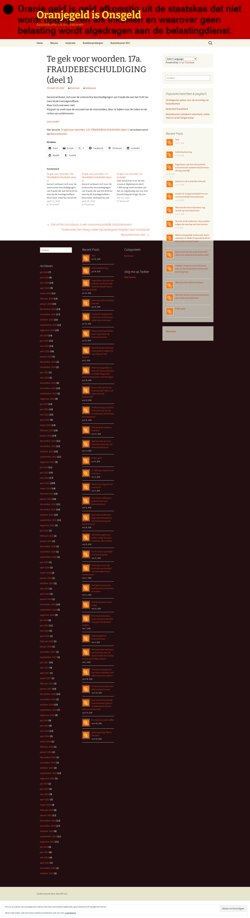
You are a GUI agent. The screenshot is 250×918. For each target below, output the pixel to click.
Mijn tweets (130, 277)
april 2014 (45, 862)
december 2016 (48, 694)
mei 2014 (44, 857)
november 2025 (48, 314)
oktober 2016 (47, 704)
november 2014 (48, 825)
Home (40, 43)
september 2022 (48, 456)
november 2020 (48, 551)
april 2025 (45, 351)
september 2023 (48, 393)
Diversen (74, 87)
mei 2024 (44, 377)
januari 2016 (46, 752)
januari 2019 (46, 599)
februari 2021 (46, 535)
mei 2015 (44, 794)
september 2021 (48, 520)
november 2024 (48, 367)
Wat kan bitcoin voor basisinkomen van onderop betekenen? (102, 444)
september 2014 (48, 836)
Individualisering (183, 152)
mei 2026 (44, 282)
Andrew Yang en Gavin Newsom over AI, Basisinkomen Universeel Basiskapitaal (191, 268)
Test (177, 139)
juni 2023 (44, 409)
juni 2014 (44, 852)
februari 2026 (46, 298)
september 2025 (48, 324)
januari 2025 (46, 356)
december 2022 (48, 440)
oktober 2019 (47, 583)
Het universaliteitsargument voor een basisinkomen (101, 501)
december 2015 (48, 757)
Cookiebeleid (70, 913)
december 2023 (48, 382)
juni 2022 (44, 472)
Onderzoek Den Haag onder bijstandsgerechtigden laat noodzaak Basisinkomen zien (105, 232)
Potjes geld (180, 309)
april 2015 (45, 799)
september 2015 (48, 773)
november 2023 (48, 388)
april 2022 (45, 483)
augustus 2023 (47, 398)
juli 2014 (44, 846)
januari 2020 (46, 578)
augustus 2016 (47, 715)
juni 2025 (44, 340)
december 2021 (48, 504)
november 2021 (48, 509)
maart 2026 (45, 293)
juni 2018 (44, 625)
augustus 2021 (47, 525)
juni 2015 (44, 788)
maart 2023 (45, 425)
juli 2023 (44, 404)
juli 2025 (44, 335)
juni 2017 (44, 662)
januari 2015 (46, 815)
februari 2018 (46, 641)
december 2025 (48, 309)
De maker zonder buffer (102, 720)
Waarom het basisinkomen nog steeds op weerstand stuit (102, 334)
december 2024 (48, 361)
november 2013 (48, 868)
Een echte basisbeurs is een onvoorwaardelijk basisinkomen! (89, 224)
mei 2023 (44, 414)
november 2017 (48, 651)
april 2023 (45, 419)
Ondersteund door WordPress (52, 893)
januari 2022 (46, 498)
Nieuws (54, 43)
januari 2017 (46, 688)
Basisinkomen (58, 133)
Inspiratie (70, 43)
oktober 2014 (47, 831)
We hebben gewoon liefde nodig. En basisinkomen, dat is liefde (102, 538)
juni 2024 (44, 372)
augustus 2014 (47, 841)
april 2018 (45, 636)
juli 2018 (44, 620)
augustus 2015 (47, 778)
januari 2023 (46, 435)
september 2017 (48, 657)
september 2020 (48, 556)
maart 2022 (45, 488)
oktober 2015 (47, 767)
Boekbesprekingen (93, 43)
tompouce (91, 87)
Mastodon (171, 331)
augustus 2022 (47, 462)
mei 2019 (44, 588)
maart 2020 (45, 572)
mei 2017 (44, 667)
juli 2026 (44, 272)
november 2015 (48, 762)
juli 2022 (44, 467)
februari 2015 (46, 810)
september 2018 (48, 609)
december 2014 (48, 820)
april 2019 (45, 593)
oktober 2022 (47, 451)
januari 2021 (46, 541)
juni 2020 (44, 562)
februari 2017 (46, 683)
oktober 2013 (47, 873)
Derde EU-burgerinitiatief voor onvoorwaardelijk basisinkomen (102, 317)
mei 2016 (44, 730)
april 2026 (45, 288)
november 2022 (48, 446)
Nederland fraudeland (177, 108)
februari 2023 (46, 430)
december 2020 (48, 546)
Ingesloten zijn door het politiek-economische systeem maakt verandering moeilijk (192, 167)
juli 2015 (44, 783)
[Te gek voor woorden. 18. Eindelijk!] (134, 187)
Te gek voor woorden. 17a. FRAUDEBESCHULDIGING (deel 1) (95, 129)
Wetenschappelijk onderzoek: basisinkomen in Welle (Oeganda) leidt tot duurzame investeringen (192, 238)
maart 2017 (45, 678)
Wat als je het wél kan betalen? (189, 282)
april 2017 (45, 672)
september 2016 (48, 709)
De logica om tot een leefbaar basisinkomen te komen (102, 588)
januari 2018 (46, 646)
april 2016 (45, 736)
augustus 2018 (47, 614)
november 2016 (48, 699)
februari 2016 (46, 746)
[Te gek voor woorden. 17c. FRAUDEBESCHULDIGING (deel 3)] (99, 189)
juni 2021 (44, 530)
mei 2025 (44, 346)
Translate (189, 62)
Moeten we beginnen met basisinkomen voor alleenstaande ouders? (102, 672)
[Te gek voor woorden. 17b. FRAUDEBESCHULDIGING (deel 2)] (64, 189)
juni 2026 (44, 277)
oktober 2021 (47, 514)
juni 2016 (44, 725)
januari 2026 (46, 303)
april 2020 (45, 567)
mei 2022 (44, 477)
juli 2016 (44, 720)
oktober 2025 (47, 319)
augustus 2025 (47, 330)
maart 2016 (45, 741)
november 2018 (48, 604)
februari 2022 (46, 493)
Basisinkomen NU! (120, 43)
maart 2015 (45, 804)
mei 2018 (44, 630)
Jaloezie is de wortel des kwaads (190, 181)
